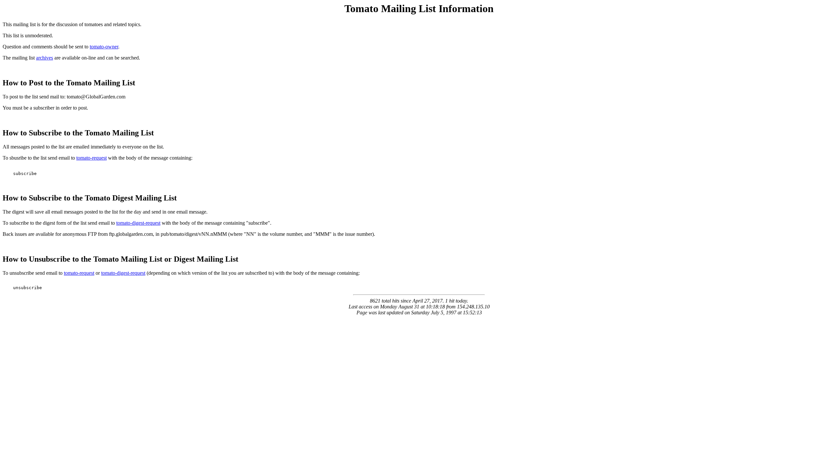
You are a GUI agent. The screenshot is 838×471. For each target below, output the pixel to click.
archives (44, 58)
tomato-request (91, 158)
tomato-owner (104, 46)
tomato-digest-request (138, 223)
